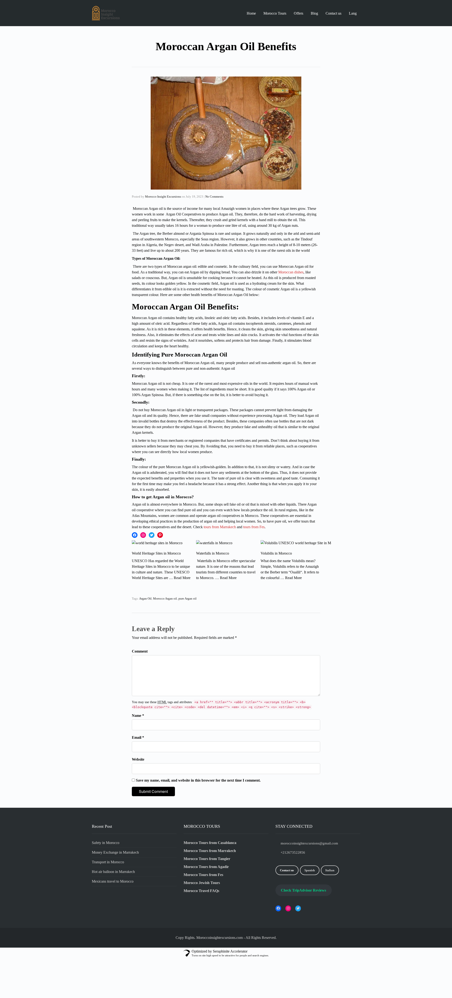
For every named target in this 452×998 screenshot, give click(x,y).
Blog (314, 13)
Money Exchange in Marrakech (115, 852)
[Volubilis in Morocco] (296, 545)
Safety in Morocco (105, 843)
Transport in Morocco (108, 862)
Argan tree (147, 233)
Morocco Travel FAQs (201, 891)
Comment (140, 651)
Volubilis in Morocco (276, 553)
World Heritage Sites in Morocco (156, 553)
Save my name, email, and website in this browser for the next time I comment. (198, 780)
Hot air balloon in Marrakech (113, 872)
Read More (182, 578)
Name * (138, 716)
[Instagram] (143, 535)
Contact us (333, 13)
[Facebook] (134, 535)
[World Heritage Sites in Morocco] (157, 545)
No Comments (214, 196)
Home (251, 13)
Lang (353, 13)
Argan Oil (145, 598)
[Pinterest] (160, 535)
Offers (298, 13)
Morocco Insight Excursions (163, 196)
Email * (138, 737)
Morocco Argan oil (165, 598)
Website (138, 759)
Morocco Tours (274, 13)
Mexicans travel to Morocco (112, 881)
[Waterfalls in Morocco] (214, 545)
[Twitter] (151, 535)
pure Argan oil (187, 598)
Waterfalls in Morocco (212, 553)
